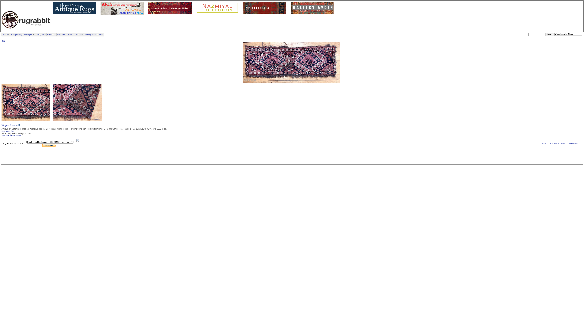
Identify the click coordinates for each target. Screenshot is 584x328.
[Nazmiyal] (218, 12)
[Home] (27, 30)
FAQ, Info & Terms (557, 143)
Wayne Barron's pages (11, 136)
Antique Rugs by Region (21, 34)
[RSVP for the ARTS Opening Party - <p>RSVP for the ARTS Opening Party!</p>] (78, 141)
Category (40, 34)
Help (544, 143)
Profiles (50, 34)
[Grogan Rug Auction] (170, 14)
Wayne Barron (9, 125)
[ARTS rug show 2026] (123, 14)
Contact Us (573, 143)
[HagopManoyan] (75, 13)
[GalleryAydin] (265, 13)
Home (5, 34)
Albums (78, 34)
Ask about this (8, 131)
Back (4, 41)
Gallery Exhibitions (93, 34)
